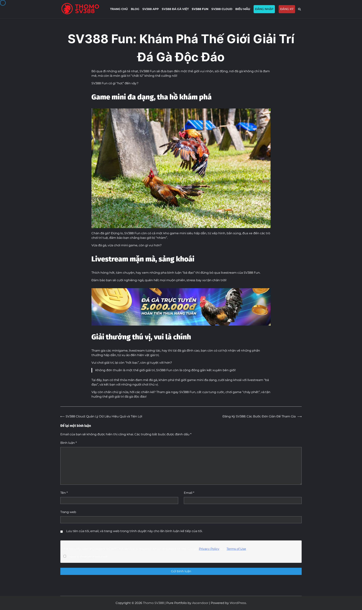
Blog (135, 9)
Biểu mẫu (242, 9)
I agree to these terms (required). (88, 556)
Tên (64, 493)
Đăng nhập (264, 9)
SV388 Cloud (221, 9)
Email (189, 493)
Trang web (68, 512)
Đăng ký (287, 9)
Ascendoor (200, 603)
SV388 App (150, 9)
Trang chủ (119, 9)
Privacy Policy (209, 549)
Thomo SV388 (153, 603)
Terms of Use (236, 549)
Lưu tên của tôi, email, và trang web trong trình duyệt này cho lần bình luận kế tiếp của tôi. (134, 531)
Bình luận (68, 443)
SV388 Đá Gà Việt (175, 9)
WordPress (238, 603)
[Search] (299, 9)
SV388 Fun (200, 9)
